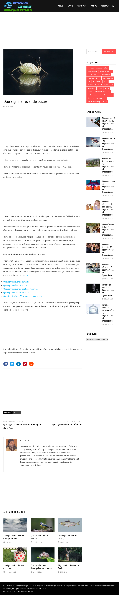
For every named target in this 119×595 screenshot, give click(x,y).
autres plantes (104, 71)
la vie (70, 6)
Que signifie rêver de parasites (16, 292)
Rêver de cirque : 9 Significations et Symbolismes (108, 186)
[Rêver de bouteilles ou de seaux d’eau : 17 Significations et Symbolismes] (93, 305)
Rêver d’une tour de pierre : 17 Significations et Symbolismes (108, 165)
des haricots (106, 75)
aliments (99, 68)
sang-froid (99, 98)
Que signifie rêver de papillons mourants (20, 289)
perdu (89, 95)
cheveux (93, 75)
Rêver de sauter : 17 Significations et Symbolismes (108, 143)
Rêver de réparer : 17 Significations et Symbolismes (108, 269)
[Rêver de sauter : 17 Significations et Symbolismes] (93, 138)
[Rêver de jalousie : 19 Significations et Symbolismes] (93, 244)
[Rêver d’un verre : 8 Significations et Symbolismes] (93, 285)
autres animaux (92, 71)
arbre (105, 68)
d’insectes (91, 78)
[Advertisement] (59, 28)
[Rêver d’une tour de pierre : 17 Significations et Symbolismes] (93, 159)
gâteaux (98, 81)
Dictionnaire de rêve (25, 591)
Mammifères (91, 88)
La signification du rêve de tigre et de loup (13, 537)
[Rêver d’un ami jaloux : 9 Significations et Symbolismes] (93, 224)
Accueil (61, 6)
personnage (82, 6)
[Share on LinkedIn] (18, 364)
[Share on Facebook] (5, 364)
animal (94, 6)
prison (96, 95)
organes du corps (100, 92)
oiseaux (90, 92)
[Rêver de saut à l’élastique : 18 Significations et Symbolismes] (93, 118)
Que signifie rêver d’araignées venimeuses (42, 567)
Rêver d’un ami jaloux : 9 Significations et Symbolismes (108, 229)
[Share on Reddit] (31, 364)
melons (100, 88)
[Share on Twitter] (12, 364)
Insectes (17, 412)
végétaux (105, 6)
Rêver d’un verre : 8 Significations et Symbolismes (108, 290)
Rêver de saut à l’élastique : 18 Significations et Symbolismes (108, 123)
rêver (89, 98)
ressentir (109, 95)
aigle (92, 68)
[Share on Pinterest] (25, 364)
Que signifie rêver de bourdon (16, 285)
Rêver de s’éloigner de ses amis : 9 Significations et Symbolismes (108, 208)
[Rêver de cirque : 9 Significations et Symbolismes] (93, 181)
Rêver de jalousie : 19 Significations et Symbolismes (108, 249)
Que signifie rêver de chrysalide (16, 281)
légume (106, 85)
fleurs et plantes (108, 78)
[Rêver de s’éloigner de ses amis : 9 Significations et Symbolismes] (93, 201)
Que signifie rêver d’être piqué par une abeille (22, 296)
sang (26, 275)
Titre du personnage (94, 102)
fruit (89, 81)
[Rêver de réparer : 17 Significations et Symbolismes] (93, 265)
